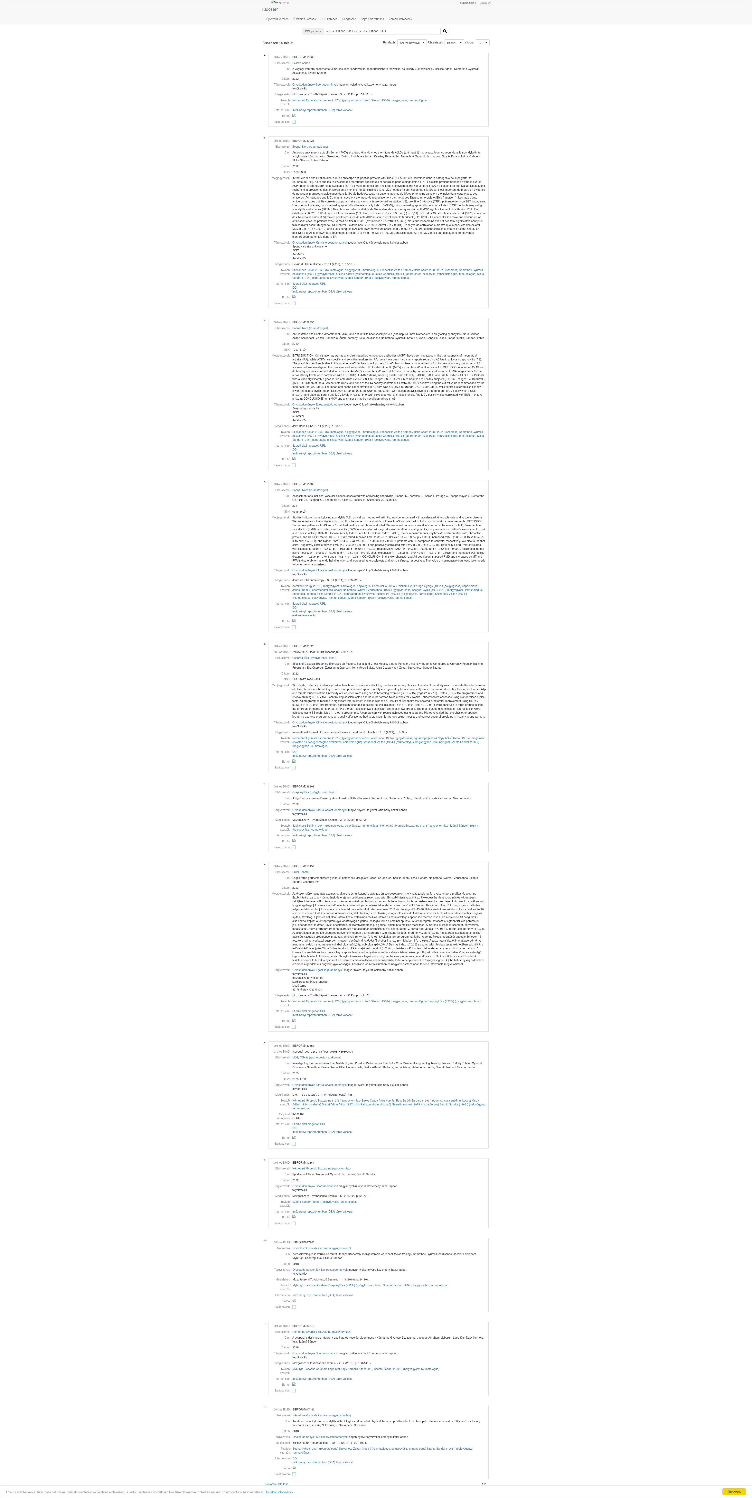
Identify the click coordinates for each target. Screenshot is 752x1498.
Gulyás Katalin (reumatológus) (355, 274)
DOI (294, 287)
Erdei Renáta (300, 872)
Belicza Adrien (301, 63)
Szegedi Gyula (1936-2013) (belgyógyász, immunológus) (447, 590)
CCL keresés (329, 19)
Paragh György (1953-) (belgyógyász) (437, 586)
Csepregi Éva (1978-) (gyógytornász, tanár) (455, 1001)
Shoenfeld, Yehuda (304, 594)
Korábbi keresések (400, 19)
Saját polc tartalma (372, 19)
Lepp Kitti (334, 1369)
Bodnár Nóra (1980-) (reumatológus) (315, 1448)
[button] (483, 42)
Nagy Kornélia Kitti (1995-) (357, 1369)
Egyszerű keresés (277, 19)
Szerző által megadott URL (309, 283)
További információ (279, 1491)
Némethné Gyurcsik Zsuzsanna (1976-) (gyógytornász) (326, 100)
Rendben (734, 1491)
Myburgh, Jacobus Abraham (310, 1285)
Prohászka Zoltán (391, 270)
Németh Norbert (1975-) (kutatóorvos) (415, 1104)
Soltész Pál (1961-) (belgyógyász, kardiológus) (405, 594)
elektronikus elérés (304, 615)
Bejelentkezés (468, 2)
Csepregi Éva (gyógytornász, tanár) (314, 658)
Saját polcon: (282, 122)
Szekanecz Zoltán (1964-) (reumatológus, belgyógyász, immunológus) (336, 270)
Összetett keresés (304, 19)
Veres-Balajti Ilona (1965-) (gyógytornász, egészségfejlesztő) (399, 738)
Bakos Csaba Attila (373, 1100)
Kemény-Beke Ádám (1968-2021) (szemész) (430, 270)
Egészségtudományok (329, 404)
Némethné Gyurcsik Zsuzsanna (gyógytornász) (321, 1168)
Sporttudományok (327, 84)
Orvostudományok (303, 84)
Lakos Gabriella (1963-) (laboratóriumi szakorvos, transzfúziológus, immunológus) (425, 274)
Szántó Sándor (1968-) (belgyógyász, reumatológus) (394, 100)
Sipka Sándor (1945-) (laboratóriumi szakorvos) (346, 594)
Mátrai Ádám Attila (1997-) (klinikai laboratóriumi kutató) (356, 1104)
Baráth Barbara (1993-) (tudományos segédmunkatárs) (436, 1100)
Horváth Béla (394, 1100)
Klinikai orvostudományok (331, 242)
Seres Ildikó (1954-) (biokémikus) (392, 586)
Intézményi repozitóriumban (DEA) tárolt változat (322, 110)
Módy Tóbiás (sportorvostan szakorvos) (316, 1057)
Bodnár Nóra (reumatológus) (310, 146)
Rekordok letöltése (276, 1484)
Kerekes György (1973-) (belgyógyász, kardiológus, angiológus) (331, 586)
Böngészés (349, 19)
